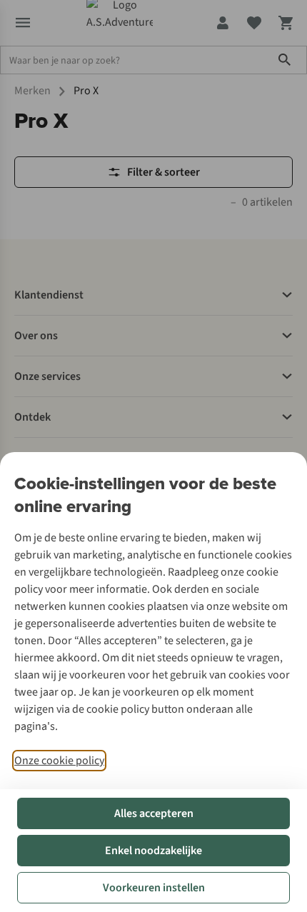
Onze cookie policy (59, 760)
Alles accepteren (153, 813)
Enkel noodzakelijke (153, 850)
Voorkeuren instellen (154, 888)
